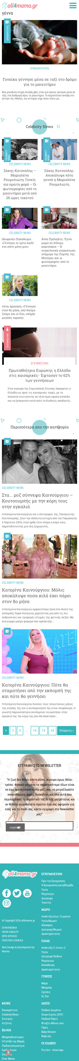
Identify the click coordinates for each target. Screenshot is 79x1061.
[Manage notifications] (8, 1052)
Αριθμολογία (9, 1050)
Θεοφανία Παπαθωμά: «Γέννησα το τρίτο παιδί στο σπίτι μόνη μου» (18, 242)
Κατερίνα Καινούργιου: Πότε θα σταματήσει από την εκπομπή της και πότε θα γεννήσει (36, 690)
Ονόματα (7, 1054)
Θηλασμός (47, 925)
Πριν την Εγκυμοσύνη (53, 881)
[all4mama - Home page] (20, 5)
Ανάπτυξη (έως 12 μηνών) (56, 916)
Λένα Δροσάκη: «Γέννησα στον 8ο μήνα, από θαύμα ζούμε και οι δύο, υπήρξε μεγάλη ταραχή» (19, 312)
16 (52, 730)
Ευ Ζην (45, 996)
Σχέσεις (45, 992)
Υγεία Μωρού (49, 921)
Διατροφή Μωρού (51, 929)
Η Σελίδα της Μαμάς (13, 1041)
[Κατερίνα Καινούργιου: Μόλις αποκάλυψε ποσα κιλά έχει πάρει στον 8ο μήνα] (39, 556)
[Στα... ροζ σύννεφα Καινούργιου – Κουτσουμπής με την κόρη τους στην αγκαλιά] (39, 461)
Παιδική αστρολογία (13, 1046)
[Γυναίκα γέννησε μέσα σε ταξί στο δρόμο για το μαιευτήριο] (39, 42)
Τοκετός (46, 902)
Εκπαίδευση (47, 965)
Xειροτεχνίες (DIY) (52, 1014)
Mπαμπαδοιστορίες (13, 1037)
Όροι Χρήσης (9, 936)
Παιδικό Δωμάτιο (51, 1010)
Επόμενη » (66, 730)
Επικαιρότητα (7, 33)
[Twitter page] (17, 894)
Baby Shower (48, 1032)
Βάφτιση (46, 1036)
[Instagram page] (6, 904)
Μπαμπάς (46, 987)
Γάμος (44, 1027)
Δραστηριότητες (50, 934)
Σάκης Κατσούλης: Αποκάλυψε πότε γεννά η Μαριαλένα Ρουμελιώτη (59, 177)
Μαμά (44, 983)
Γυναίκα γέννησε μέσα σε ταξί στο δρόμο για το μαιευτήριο (40, 82)
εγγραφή (15, 827)
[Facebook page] (6, 894)
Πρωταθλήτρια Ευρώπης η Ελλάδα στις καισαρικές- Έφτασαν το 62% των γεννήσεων (40, 375)
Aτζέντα (7, 1023)
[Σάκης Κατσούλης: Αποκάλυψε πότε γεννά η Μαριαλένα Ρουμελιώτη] (59, 149)
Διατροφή (47, 898)
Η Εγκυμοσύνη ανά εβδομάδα (57, 885)
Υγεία (44, 889)
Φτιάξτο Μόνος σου (52, 1023)
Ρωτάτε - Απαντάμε (52, 1050)
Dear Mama (8, 1058)
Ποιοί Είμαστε (10, 931)
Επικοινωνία (9, 927)
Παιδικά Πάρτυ (49, 1019)
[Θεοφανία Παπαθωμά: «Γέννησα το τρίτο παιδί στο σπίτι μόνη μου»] (20, 218)
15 (43, 730)
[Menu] (73, 5)
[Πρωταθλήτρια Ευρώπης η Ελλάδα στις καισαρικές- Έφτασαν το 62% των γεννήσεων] (39, 346)
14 (34, 730)
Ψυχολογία (47, 894)
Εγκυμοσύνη (7, 340)
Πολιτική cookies (12, 940)
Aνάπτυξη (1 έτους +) (53, 947)
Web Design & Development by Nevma (18, 949)
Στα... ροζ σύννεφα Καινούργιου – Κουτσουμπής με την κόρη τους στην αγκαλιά (37, 500)
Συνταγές (7, 1019)
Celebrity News (7, 155)
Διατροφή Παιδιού (51, 956)
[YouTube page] (27, 894)
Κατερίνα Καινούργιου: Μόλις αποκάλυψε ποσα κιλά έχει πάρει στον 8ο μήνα (36, 595)
